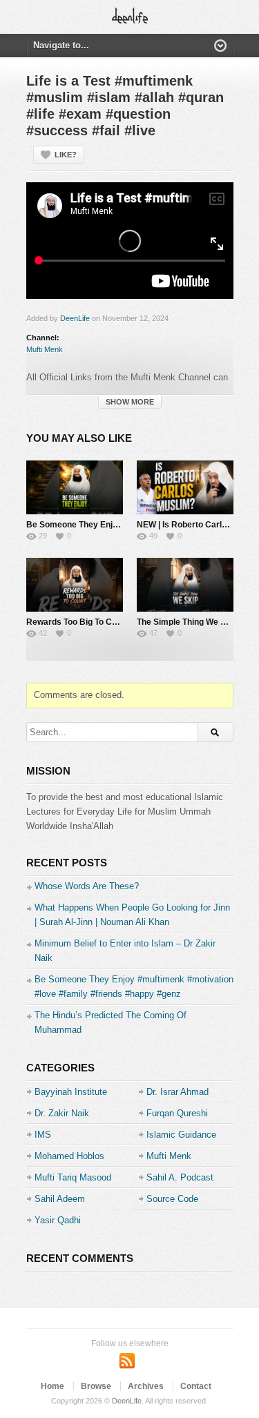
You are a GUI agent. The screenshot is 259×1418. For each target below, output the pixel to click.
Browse (96, 1386)
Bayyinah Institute (71, 1092)
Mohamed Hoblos (69, 1156)
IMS (43, 1134)
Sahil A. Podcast (179, 1177)
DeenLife (75, 318)
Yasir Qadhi (58, 1220)
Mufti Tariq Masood (73, 1177)
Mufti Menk (44, 349)
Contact (195, 1386)
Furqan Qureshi (177, 1113)
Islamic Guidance (181, 1134)
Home (52, 1386)
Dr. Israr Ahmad (177, 1092)
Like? (66, 154)
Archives (146, 1386)
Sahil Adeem (60, 1199)
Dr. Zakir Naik (62, 1113)
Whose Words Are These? (87, 886)
